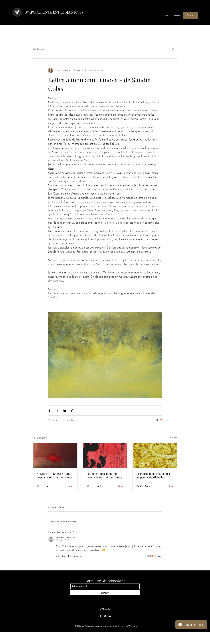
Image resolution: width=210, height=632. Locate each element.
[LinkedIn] (109, 616)
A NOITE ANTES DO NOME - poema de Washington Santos (55, 475)
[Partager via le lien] (72, 410)
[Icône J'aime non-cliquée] (57, 556)
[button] (190, 15)
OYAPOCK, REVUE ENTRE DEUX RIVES (53, 12)
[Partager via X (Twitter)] (57, 410)
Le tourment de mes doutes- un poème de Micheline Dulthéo (153, 475)
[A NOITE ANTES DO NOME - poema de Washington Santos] (55, 455)
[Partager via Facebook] (49, 410)
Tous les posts (39, 49)
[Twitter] (105, 616)
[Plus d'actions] (160, 70)
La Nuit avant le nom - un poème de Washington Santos (105, 475)
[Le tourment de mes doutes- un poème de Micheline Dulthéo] (155, 455)
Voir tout (173, 437)
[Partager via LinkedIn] (64, 410)
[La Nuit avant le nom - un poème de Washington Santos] (105, 455)
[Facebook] (100, 616)
